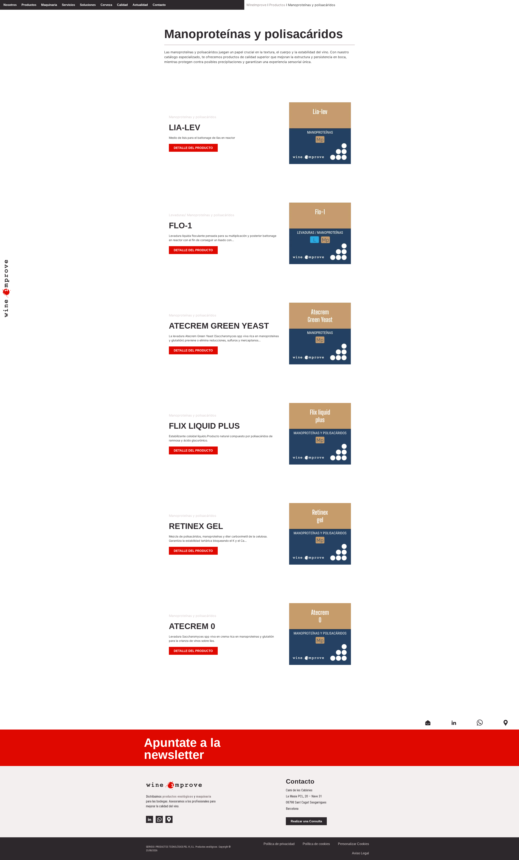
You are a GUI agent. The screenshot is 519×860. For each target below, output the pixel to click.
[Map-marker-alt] (169, 819)
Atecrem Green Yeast (219, 325)
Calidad (122, 4)
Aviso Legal (360, 853)
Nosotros (10, 4)
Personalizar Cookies (353, 844)
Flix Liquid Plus (204, 425)
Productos (28, 4)
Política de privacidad (279, 844)
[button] (193, 148)
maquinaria (203, 796)
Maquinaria (49, 4)
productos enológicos (177, 796)
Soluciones (88, 4)
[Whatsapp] (159, 819)
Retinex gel (196, 526)
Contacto (159, 4)
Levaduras (177, 215)
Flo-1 (180, 225)
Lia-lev (184, 127)
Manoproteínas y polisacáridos (192, 117)
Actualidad (140, 4)
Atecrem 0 (192, 626)
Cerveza (106, 4)
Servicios (68, 4)
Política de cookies (316, 844)
